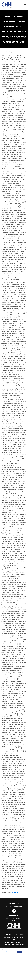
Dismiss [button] (19, 951)
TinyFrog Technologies (17, 934)
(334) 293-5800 (18, 906)
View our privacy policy (11, 951)
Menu (25, 4)
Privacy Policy (7, 937)
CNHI (7, 5)
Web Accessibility (16, 937)
